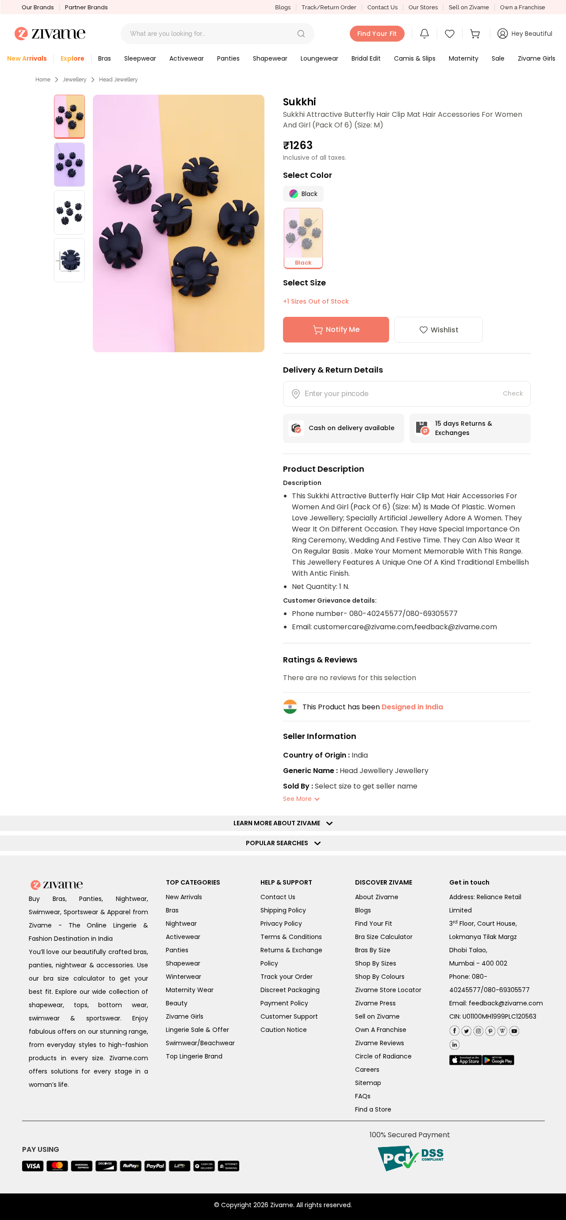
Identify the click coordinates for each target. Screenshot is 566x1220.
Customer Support (289, 1016)
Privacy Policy (281, 923)
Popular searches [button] (279, 843)
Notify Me (342, 329)
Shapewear (183, 963)
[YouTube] (513, 1029)
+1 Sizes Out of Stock (316, 301)
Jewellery (75, 80)
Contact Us (382, 7)
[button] (301, 33)
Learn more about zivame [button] (278, 823)
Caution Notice (283, 1029)
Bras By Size (372, 950)
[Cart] (476, 33)
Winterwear (183, 976)
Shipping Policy (283, 910)
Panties (177, 950)
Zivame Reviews (379, 1043)
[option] (69, 117)
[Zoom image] (178, 223)
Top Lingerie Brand (194, 1056)
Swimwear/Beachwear (200, 1043)
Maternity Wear (190, 989)
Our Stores (423, 7)
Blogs (283, 7)
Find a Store (373, 1109)
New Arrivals (184, 897)
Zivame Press (375, 1003)
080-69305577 (507, 989)
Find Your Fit (373, 923)
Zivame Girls (184, 1016)
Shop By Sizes (375, 963)
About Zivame (376, 897)
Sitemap (368, 1082)
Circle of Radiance (383, 1056)
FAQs (363, 1096)
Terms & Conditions (291, 936)
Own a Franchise (522, 7)
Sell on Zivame (469, 7)
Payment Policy (284, 1003)
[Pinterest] (489, 1029)
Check (513, 393)
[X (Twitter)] (465, 1029)
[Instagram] (477, 1029)
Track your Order (286, 976)
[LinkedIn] (454, 1043)
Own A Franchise (380, 1029)
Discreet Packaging (290, 989)
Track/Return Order (329, 7)
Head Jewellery (118, 80)
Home (42, 80)
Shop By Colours (380, 976)
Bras (172, 910)
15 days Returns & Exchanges (463, 428)
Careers (367, 1069)
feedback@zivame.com (506, 1003)
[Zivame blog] (501, 1029)
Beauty (176, 1003)
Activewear (183, 936)
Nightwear (181, 923)
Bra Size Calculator (384, 936)
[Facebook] (454, 1029)
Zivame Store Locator (388, 989)
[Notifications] (424, 33)
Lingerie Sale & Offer (197, 1029)
